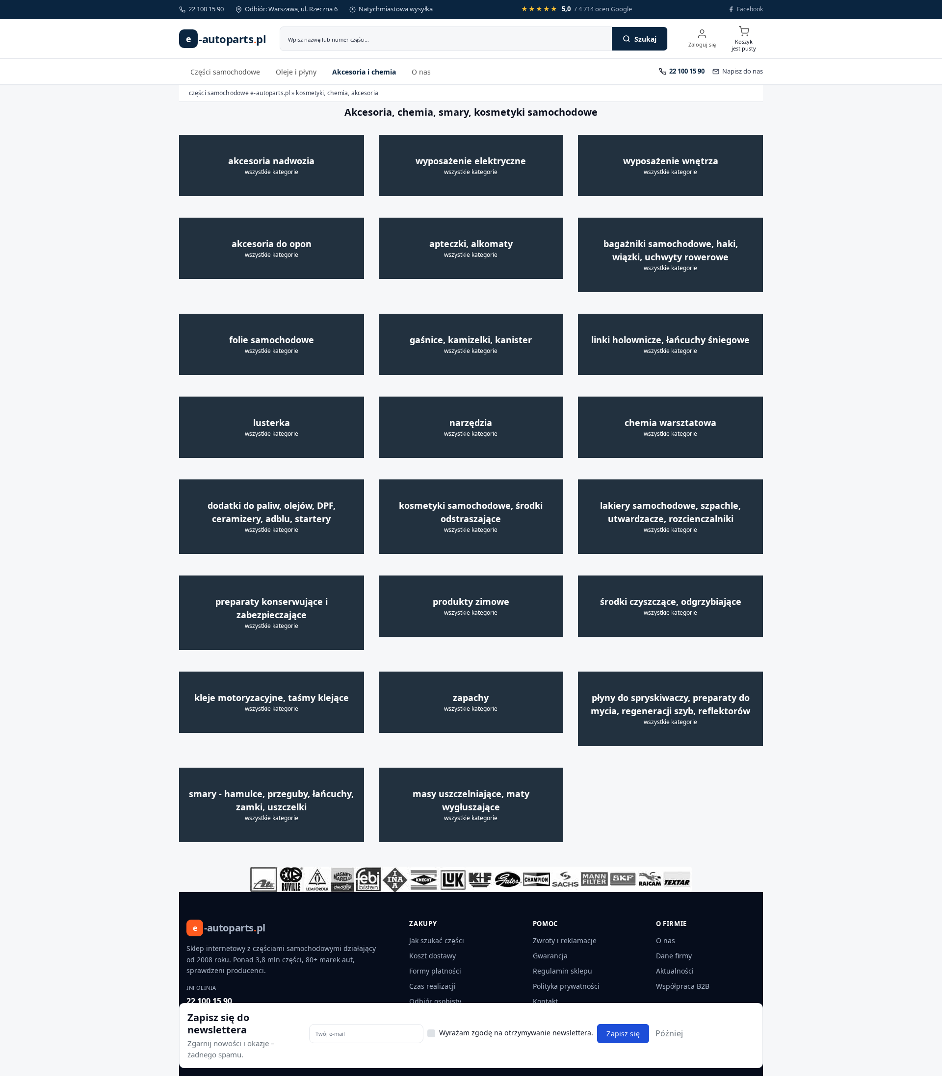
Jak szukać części (436, 940)
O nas (421, 71)
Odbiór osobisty (435, 1001)
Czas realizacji (432, 986)
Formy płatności (435, 971)
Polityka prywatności (566, 986)
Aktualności (675, 971)
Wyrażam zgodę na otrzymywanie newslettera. (516, 1032)
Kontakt (545, 1001)
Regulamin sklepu (562, 971)
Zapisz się (622, 1033)
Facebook (750, 9)
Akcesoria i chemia (364, 71)
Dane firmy (674, 955)
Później (669, 1033)
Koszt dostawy (432, 955)
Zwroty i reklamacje (565, 940)
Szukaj (645, 39)
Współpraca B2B (682, 986)
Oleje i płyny (296, 71)
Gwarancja (550, 955)
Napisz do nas (742, 71)
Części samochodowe (225, 71)
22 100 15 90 (209, 1001)
